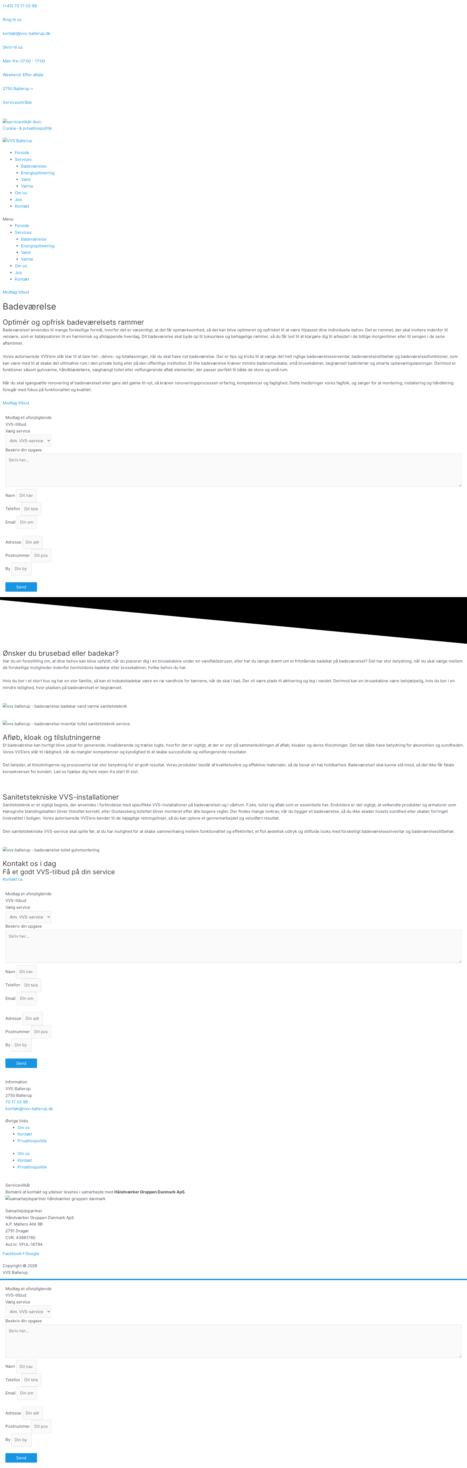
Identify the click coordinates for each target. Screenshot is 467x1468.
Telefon (13, 508)
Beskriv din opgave (23, 449)
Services (23, 159)
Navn (10, 495)
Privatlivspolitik (32, 1140)
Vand (26, 179)
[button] (233, 219)
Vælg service (17, 431)
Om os (21, 192)
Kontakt (22, 206)
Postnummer (18, 555)
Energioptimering (37, 172)
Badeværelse (33, 166)
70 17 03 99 (16, 1101)
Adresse (13, 542)
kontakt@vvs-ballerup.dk (29, 1108)
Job (18, 199)
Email (11, 522)
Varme (27, 186)
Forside (22, 152)
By (8, 568)
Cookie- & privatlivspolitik (27, 128)
